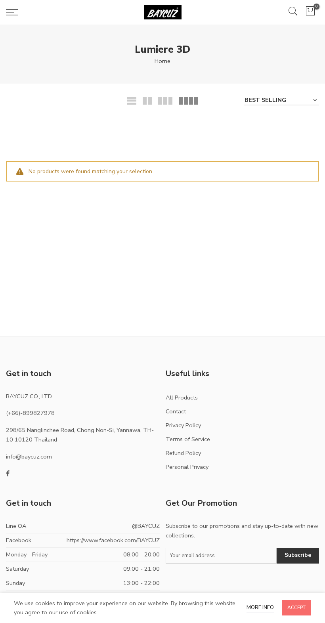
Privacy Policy (183, 425)
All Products (182, 397)
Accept (296, 607)
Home (162, 61)
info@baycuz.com (29, 457)
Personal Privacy (187, 467)
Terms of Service (188, 439)
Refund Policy (183, 453)
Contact (176, 411)
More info (260, 607)
